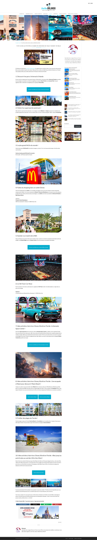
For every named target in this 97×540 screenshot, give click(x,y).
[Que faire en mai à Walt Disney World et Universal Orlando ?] (66, 112)
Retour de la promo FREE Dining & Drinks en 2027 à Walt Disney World (74, 109)
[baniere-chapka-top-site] (38, 518)
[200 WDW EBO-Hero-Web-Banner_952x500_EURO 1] (38, 64)
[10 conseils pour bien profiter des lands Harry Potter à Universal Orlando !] (66, 116)
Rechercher (66, 123)
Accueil (17, 42)
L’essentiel (21, 13)
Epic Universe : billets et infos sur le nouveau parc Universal (74, 119)
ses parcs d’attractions (30, 68)
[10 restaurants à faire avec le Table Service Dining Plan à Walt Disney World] (66, 105)
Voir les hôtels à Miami (32, 396)
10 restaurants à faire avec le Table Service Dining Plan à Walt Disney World (74, 105)
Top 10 (50, 13)
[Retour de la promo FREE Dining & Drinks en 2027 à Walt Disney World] (66, 109)
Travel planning (62, 13)
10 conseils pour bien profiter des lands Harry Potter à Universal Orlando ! (74, 116)
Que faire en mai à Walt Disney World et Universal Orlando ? (74, 111)
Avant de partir (38, 13)
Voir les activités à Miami (45, 396)
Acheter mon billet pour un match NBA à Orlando (38, 247)
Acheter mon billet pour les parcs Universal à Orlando (38, 89)
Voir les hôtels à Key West (39, 472)
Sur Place (45, 13)
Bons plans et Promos (73, 13)
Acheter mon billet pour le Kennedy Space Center (38, 344)
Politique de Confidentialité (77, 538)
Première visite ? (29, 13)
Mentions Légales (71, 538)
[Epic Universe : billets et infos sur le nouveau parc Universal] (66, 119)
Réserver (56, 13)
